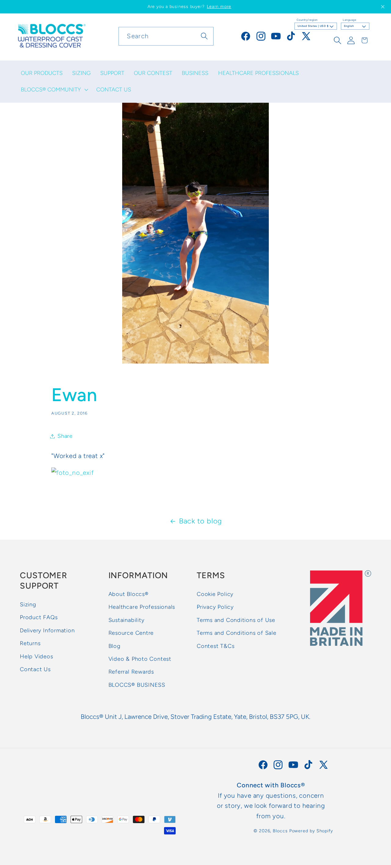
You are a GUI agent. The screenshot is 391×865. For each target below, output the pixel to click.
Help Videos (36, 656)
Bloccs (280, 831)
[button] (54, 89)
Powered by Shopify (311, 831)
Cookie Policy (215, 594)
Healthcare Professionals (141, 607)
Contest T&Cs (215, 646)
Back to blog (200, 521)
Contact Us (35, 669)
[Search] (204, 36)
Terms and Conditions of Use (236, 620)
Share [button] (65, 436)
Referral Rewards (131, 672)
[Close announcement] (383, 7)
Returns (30, 643)
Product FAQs (38, 617)
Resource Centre (131, 633)
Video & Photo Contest (139, 659)
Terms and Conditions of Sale (236, 633)
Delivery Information (47, 630)
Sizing (28, 604)
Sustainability (126, 620)
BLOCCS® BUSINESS (136, 685)
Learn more (219, 6)
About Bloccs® (128, 594)
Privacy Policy (215, 607)
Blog (114, 646)
